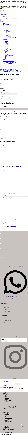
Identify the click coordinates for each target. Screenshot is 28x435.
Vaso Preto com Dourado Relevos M (12, 219)
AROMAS (5, 428)
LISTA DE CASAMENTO (8, 429)
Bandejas (7, 414)
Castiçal (6, 416)
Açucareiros (7, 413)
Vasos (6, 403)
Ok (8, 97)
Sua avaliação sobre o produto (6, 119)
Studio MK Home (3, 14)
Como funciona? (8, 432)
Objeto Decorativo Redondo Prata (12, 226)
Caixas (6, 396)
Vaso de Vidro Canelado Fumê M (12, 166)
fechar (10, 434)
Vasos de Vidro (11, 405)
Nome (1, 129)
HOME (4, 392)
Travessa (7, 427)
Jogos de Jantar (8, 421)
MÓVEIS (5, 408)
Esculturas (7, 398)
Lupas (6, 399)
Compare (2, 94)
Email (2, 339)
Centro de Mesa (8, 418)
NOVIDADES (6, 393)
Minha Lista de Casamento (10, 431)
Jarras (6, 420)
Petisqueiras (7, 422)
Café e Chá (7, 415)
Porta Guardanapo (9, 423)
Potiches (7, 401)
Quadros (7, 402)
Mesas (6, 409)
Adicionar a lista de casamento (11, 94)
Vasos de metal (11, 407)
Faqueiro (7, 419)
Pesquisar (15, 18)
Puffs (6, 411)
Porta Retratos (8, 400)
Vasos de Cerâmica (12, 406)
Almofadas (7, 395)
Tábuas (6, 425)
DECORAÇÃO (6, 394)
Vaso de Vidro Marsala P (9, 193)
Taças (6, 426)
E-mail (2, 132)
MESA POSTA (6, 412)
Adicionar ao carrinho (4, 92)
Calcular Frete (3, 96)
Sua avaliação (3, 116)
